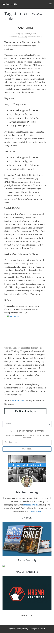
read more (36, 511)
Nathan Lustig (10, 4)
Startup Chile (30, 33)
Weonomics (25, 27)
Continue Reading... (25, 411)
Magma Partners (30, 505)
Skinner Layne (18, 400)
